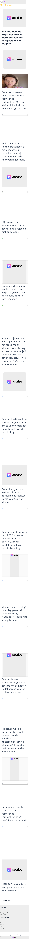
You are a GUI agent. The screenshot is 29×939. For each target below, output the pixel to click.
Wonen (2, 921)
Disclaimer (3, 914)
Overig (2, 928)
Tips (1, 926)
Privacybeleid (4, 913)
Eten (1, 923)
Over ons (2, 911)
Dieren (2, 924)
